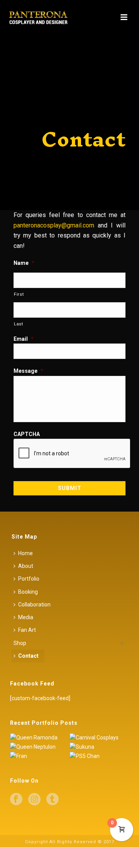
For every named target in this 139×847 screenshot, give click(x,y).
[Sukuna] (108, 747)
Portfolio (28, 579)
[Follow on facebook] (16, 799)
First (19, 294)
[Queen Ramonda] (49, 738)
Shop (20, 643)
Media (25, 617)
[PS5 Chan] (108, 756)
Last (18, 324)
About (25, 566)
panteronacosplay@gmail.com (54, 225)
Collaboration (34, 604)
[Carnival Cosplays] (108, 738)
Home (25, 553)
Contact (28, 656)
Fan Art (27, 630)
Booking (28, 592)
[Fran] (49, 756)
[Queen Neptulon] (49, 747)
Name (24, 263)
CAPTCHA (27, 434)
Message (28, 371)
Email (24, 339)
